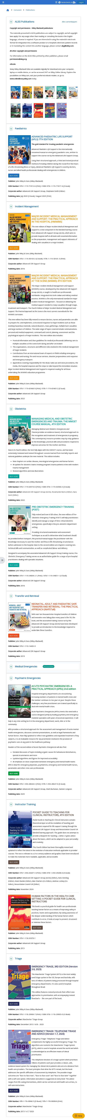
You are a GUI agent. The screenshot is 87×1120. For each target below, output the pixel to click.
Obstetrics (20, 408)
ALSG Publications (24, 21)
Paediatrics (21, 128)
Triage (18, 958)
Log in (81, 2)
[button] (65, 2)
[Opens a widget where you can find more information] (78, 1116)
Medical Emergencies (26, 666)
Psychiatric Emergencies (28, 678)
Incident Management (27, 206)
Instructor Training (25, 804)
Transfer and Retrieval (27, 596)
